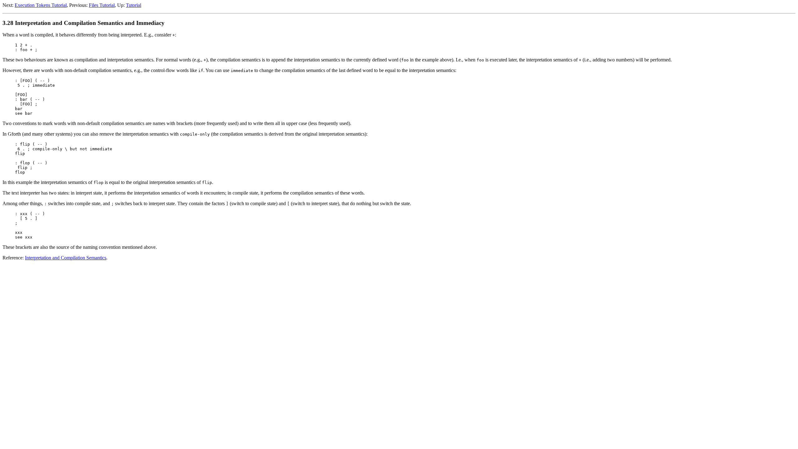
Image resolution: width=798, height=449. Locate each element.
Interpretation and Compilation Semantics (65, 257)
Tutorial (133, 5)
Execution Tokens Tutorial (41, 5)
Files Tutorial (102, 5)
